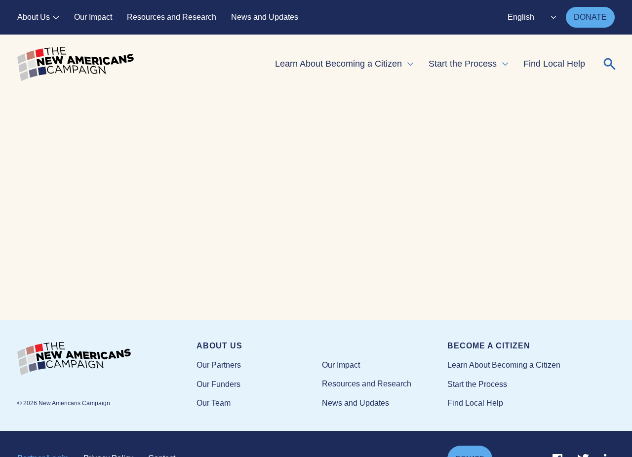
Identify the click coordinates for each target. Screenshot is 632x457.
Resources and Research (171, 17)
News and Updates (264, 17)
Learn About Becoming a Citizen (338, 64)
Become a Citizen (488, 346)
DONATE (590, 17)
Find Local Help (554, 64)
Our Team (214, 403)
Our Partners (219, 365)
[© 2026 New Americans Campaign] (107, 359)
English (521, 17)
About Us (33, 17)
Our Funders (218, 384)
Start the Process (463, 64)
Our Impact (93, 17)
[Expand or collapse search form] (610, 64)
